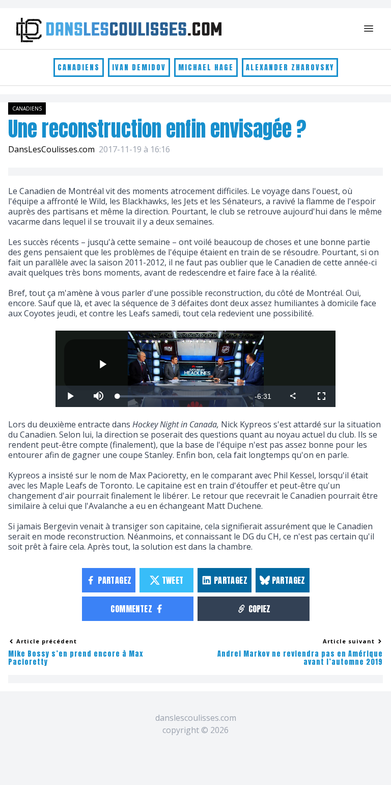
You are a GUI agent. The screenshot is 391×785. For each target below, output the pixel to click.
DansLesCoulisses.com (51, 149)
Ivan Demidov (139, 67)
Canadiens (79, 67)
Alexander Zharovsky (290, 67)
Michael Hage (206, 67)
